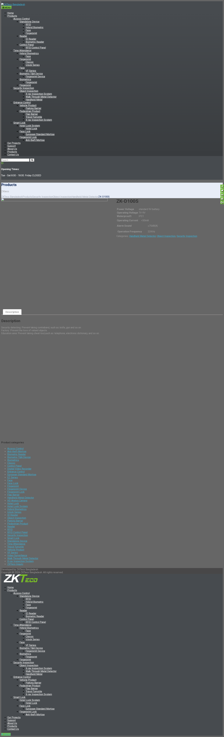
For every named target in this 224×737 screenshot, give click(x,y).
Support (11, 145)
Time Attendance (22, 50)
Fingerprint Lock (28, 137)
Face (28, 30)
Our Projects (14, 143)
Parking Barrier (33, 108)
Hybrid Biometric (34, 27)
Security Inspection (23, 88)
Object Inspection (29, 91)
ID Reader (31, 39)
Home (10, 13)
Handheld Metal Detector (142, 236)
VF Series (31, 70)
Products (12, 15)
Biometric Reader (35, 41)
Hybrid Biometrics (29, 53)
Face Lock (25, 131)
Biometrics (25, 79)
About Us (12, 148)
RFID (28, 24)
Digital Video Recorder (19, 468)
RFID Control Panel (36, 47)
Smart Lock (19, 122)
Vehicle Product (28, 105)
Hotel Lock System (30, 125)
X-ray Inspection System (39, 93)
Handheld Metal (34, 99)
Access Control (21, 18)
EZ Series (12, 477)
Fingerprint (31, 33)
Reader (23, 36)
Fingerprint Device (35, 76)
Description (12, 312)
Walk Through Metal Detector (41, 96)
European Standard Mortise (40, 134)
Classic (30, 62)
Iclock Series (33, 65)
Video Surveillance (17, 555)
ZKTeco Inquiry (15, 564)
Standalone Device (29, 21)
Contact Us (13, 154)
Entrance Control (22, 102)
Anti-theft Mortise (35, 140)
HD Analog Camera (17, 500)
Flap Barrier (32, 114)
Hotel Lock (31, 128)
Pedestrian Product (30, 111)
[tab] (12, 312)
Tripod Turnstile (34, 117)
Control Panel (27, 44)
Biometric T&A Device (31, 73)
